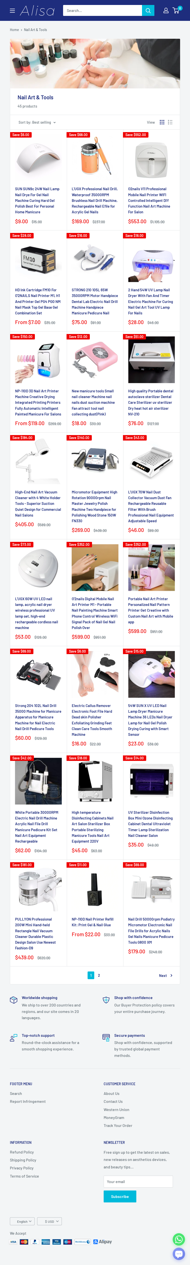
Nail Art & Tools (35, 30)
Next (163, 975)
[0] (176, 10)
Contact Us (113, 1101)
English (22, 1221)
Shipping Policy (23, 1159)
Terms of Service (24, 1176)
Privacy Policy (22, 1167)
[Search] (148, 10)
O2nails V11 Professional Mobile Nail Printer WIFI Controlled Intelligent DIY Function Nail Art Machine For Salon (149, 200)
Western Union (116, 1109)
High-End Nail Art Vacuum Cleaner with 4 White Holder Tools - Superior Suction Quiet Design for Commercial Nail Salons (38, 503)
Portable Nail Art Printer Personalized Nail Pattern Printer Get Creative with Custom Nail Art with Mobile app (150, 610)
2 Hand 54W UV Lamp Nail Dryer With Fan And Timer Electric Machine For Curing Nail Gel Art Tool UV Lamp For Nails (150, 301)
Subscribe (120, 1196)
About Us (111, 1093)
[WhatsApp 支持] (179, 1239)
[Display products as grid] (162, 122)
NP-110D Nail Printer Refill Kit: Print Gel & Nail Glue (93, 922)
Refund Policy (22, 1152)
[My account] (166, 10)
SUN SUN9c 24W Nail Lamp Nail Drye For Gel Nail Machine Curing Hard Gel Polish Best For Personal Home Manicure (37, 200)
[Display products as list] (170, 122)
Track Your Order (118, 1125)
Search (16, 1093)
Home (14, 30)
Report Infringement (28, 1101)
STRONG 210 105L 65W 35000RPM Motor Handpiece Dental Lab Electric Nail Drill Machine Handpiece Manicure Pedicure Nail (95, 301)
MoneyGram (114, 1117)
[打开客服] (179, 1254)
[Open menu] (12, 11)
